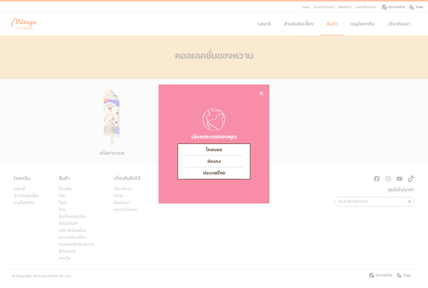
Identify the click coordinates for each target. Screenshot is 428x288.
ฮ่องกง (214, 161)
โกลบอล (214, 149)
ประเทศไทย (214, 173)
